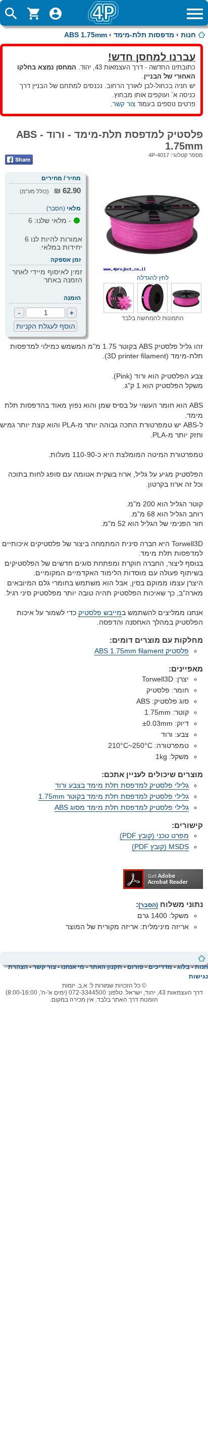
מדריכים (160, 966)
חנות (188, 35)
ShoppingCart (33, 14)
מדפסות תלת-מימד (144, 35)
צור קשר (124, 104)
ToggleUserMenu (55, 14)
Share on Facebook (19, 160)
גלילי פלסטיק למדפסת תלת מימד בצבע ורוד (122, 785)
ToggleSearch (11, 14)
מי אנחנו (72, 966)
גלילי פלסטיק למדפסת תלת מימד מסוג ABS (122, 807)
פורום (135, 966)
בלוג (183, 966)
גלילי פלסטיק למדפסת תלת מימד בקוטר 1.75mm (113, 796)
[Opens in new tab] (163, 886)
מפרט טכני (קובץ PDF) (154, 836)
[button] (186, 310)
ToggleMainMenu (195, 14)
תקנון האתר (105, 966)
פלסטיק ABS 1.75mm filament (141, 651)
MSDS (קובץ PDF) (160, 847)
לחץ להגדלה (153, 277)
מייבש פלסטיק (100, 613)
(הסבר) (55, 208)
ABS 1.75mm (85, 35)
